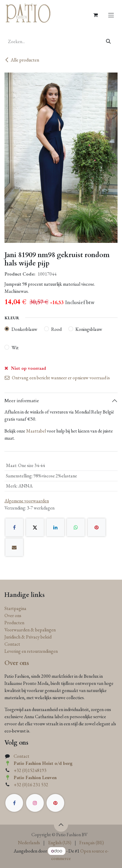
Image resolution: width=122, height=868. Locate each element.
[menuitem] (29, 842)
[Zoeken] (108, 42)
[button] (61, 824)
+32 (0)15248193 (30, 770)
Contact (12, 644)
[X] (35, 527)
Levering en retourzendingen (31, 651)
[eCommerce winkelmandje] (95, 15)
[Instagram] (35, 803)
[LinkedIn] (55, 527)
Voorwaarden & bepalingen (30, 630)
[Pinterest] (96, 527)
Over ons (12, 615)
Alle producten (25, 60)
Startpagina (15, 608)
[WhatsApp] (76, 527)
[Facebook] (14, 527)
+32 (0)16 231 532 (31, 784)
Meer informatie (21, 400)
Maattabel (36, 431)
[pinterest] (55, 803)
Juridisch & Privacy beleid (28, 637)
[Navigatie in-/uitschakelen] (111, 15)
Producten (14, 622)
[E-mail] (14, 547)
